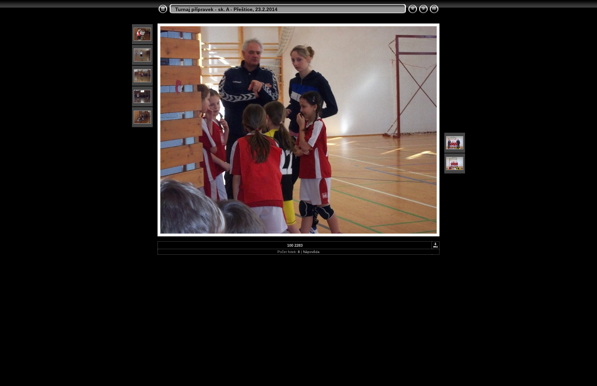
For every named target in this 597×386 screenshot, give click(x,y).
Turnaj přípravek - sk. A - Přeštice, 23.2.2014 (226, 9)
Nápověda (311, 252)
